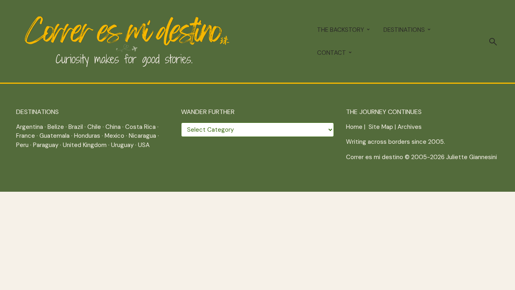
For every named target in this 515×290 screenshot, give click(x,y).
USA (144, 145)
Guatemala (54, 136)
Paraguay (45, 145)
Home (354, 127)
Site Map (381, 127)
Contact (331, 53)
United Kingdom (85, 145)
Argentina (29, 127)
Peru (22, 145)
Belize (55, 127)
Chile (94, 127)
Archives (410, 127)
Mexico (114, 136)
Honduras (87, 136)
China (113, 127)
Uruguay (122, 145)
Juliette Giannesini (471, 157)
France (25, 136)
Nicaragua (142, 136)
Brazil (75, 127)
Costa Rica (140, 127)
